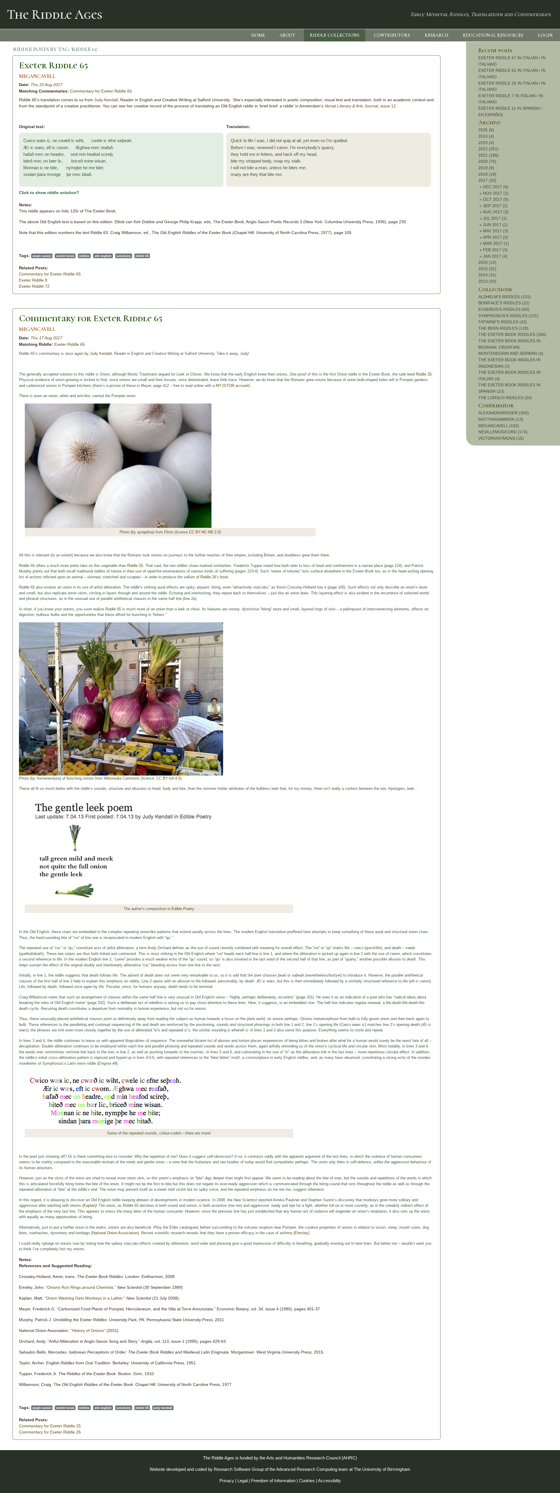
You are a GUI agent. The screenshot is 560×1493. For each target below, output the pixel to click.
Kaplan (89, 1205)
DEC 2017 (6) (495, 186)
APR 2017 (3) (495, 237)
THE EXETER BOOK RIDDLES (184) (512, 334)
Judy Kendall (106, 99)
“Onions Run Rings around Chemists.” (81, 1287)
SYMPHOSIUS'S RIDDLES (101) (508, 315)
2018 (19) (487, 174)
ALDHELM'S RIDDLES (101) (504, 296)
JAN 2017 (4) (495, 256)
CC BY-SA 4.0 (168, 778)
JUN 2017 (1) (495, 224)
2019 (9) (486, 167)
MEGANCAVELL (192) (498, 425)
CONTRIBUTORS (392, 35)
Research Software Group (239, 1469)
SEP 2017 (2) (495, 205)
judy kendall (162, 1408)
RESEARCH (436, 35)
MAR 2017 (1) (496, 243)
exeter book (65, 256)
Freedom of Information (273, 1480)
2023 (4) (486, 142)
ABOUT (287, 35)
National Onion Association (115, 1233)
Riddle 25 (424, 374)
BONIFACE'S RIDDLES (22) (504, 303)
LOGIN (545, 35)
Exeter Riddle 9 (33, 280)
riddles (84, 256)
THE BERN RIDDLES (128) (503, 328)
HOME (258, 35)
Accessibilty (329, 1480)
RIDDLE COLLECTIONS (334, 35)
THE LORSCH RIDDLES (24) (505, 397)
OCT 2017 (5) (496, 199)
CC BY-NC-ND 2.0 (204, 532)
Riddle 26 (208, 577)
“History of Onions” (88, 1330)
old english (102, 256)
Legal (242, 1480)
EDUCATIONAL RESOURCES (493, 35)
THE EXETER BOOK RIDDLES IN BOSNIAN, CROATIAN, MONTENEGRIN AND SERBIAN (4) (510, 347)
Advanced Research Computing (306, 1469)
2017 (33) (487, 180)
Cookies (307, 1480)
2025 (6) (486, 130)
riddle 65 (142, 256)
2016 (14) (487, 262)
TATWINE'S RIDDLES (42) (502, 321)
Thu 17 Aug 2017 (46, 338)
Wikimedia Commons (122, 778)
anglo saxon (41, 256)
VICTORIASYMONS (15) (501, 438)
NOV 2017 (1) (496, 193)
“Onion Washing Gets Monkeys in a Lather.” (85, 1298)
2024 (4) (486, 136)
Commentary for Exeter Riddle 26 (50, 1432)
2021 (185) (488, 155)
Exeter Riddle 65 (53, 65)
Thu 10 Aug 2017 (46, 84)
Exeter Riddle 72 (34, 286)
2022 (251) (488, 148)
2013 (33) (487, 281)
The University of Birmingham (382, 1469)
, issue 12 (360, 106)
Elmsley (301, 1233)
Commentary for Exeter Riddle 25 (50, 1426)
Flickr (169, 532)
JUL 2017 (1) (495, 218)
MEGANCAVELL (37, 76)
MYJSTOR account (232, 385)
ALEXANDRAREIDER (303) (503, 413)
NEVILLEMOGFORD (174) (503, 431)
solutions (123, 256)
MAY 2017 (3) (495, 230)
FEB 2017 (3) (495, 249)
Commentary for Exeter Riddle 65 (101, 91)
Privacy (226, 1480)
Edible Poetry (183, 909)
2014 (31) (487, 275)
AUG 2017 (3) (496, 211)
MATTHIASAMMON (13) (500, 419)
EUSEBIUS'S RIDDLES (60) (503, 309)
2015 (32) (487, 268)
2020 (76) (487, 161)
